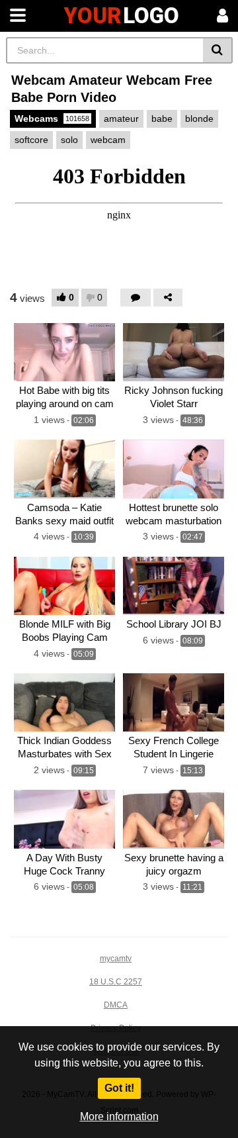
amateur (121, 118)
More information (119, 1116)
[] (218, 50)
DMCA (116, 1005)
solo (69, 139)
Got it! (119, 1088)
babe (162, 118)
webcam (108, 139)
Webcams (52, 118)
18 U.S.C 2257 (115, 981)
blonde (199, 118)
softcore (31, 139)
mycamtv (116, 958)
